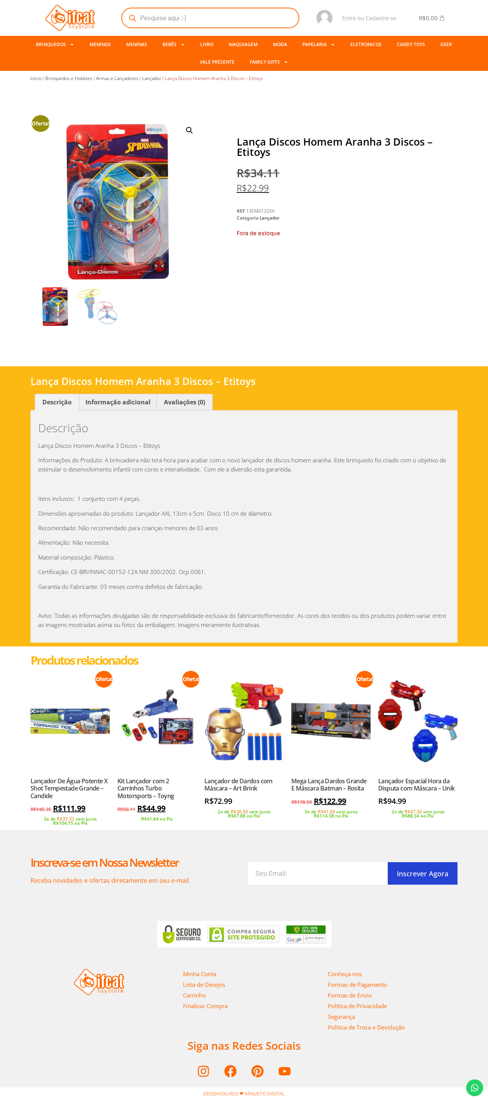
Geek (446, 44)
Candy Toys (411, 44)
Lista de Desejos (204, 984)
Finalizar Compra (205, 1006)
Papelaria (314, 44)
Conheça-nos (345, 974)
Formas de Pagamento (357, 984)
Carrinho (194, 995)
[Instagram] (203, 1071)
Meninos (100, 44)
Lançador (151, 78)
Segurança (341, 1016)
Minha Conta (199, 974)
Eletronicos (366, 44)
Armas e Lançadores (117, 78)
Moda (280, 44)
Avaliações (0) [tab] (184, 402)
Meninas (136, 44)
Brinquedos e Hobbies (68, 78)
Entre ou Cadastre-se (369, 18)
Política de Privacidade (357, 1006)
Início (36, 78)
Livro (207, 44)
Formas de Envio (350, 995)
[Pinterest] (257, 1071)
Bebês (169, 44)
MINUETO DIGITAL (265, 1094)
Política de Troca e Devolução (366, 1027)
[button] (189, 130)
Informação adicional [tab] (118, 402)
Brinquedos (51, 44)
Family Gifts (265, 62)
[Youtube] (284, 1071)
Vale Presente (217, 62)
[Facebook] (230, 1071)
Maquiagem (243, 44)
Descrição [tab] (57, 402)
